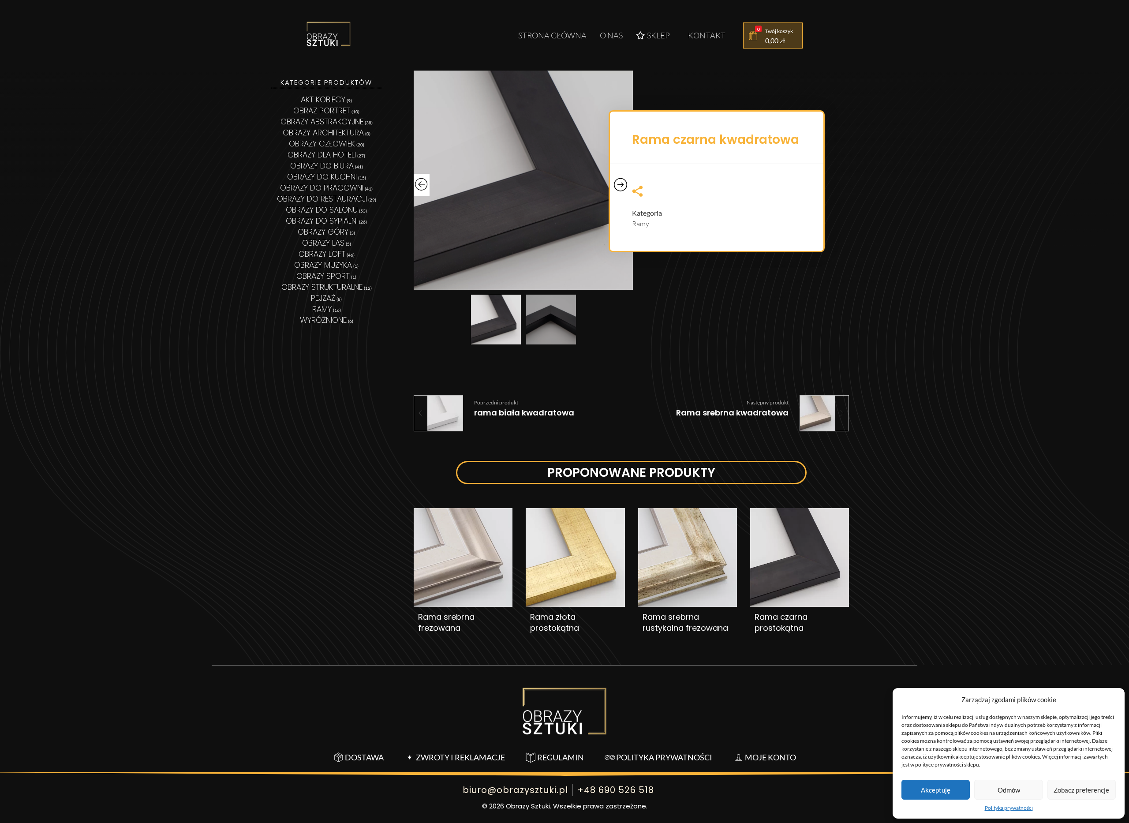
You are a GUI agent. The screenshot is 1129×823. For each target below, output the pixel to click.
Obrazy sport (323, 275)
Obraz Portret (321, 110)
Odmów (1009, 790)
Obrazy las (323, 242)
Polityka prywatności (1009, 807)
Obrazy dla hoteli (322, 154)
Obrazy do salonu (322, 209)
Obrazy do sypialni (322, 220)
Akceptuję (935, 790)
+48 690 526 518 (615, 790)
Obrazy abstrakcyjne (321, 121)
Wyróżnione (323, 319)
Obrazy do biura (322, 165)
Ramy (640, 223)
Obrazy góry (323, 231)
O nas (611, 35)
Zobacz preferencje (1081, 790)
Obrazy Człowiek (322, 143)
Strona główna (552, 35)
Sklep (658, 35)
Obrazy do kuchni (322, 176)
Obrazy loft (322, 253)
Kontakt (706, 35)
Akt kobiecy (323, 99)
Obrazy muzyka (323, 264)
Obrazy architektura (323, 132)
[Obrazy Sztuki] (328, 34)
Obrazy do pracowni (321, 187)
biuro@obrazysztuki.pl (515, 790)
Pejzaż (323, 297)
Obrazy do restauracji (322, 198)
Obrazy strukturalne (322, 286)
